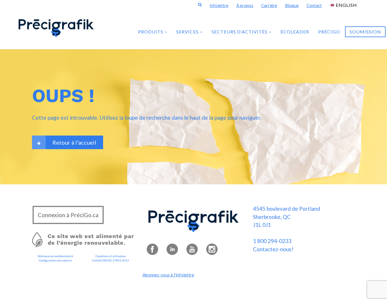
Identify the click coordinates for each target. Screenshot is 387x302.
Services (188, 31)
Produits (151, 31)
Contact (314, 5)
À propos (244, 5)
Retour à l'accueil (74, 142)
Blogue (292, 5)
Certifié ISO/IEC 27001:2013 (110, 260)
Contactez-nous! (273, 249)
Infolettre (219, 5)
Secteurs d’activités (240, 31)
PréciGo (329, 31)
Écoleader (294, 31)
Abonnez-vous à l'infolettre (168, 274)
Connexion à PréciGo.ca (68, 215)
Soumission (365, 31)
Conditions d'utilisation (110, 256)
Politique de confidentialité (55, 256)
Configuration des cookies (55, 260)
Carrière (269, 5)
